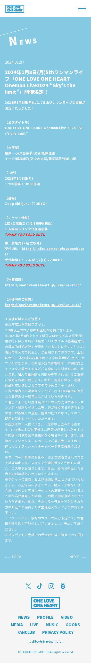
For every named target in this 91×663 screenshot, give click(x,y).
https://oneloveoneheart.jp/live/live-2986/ (43, 285)
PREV (16, 557)
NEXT (74, 557)
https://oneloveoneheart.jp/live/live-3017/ (43, 304)
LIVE (34, 625)
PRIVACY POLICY (58, 632)
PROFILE (45, 617)
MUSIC (52, 625)
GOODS (73, 625)
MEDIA (17, 625)
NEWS (24, 617)
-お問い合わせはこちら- (45, 641)
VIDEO (67, 617)
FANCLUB (26, 632)
